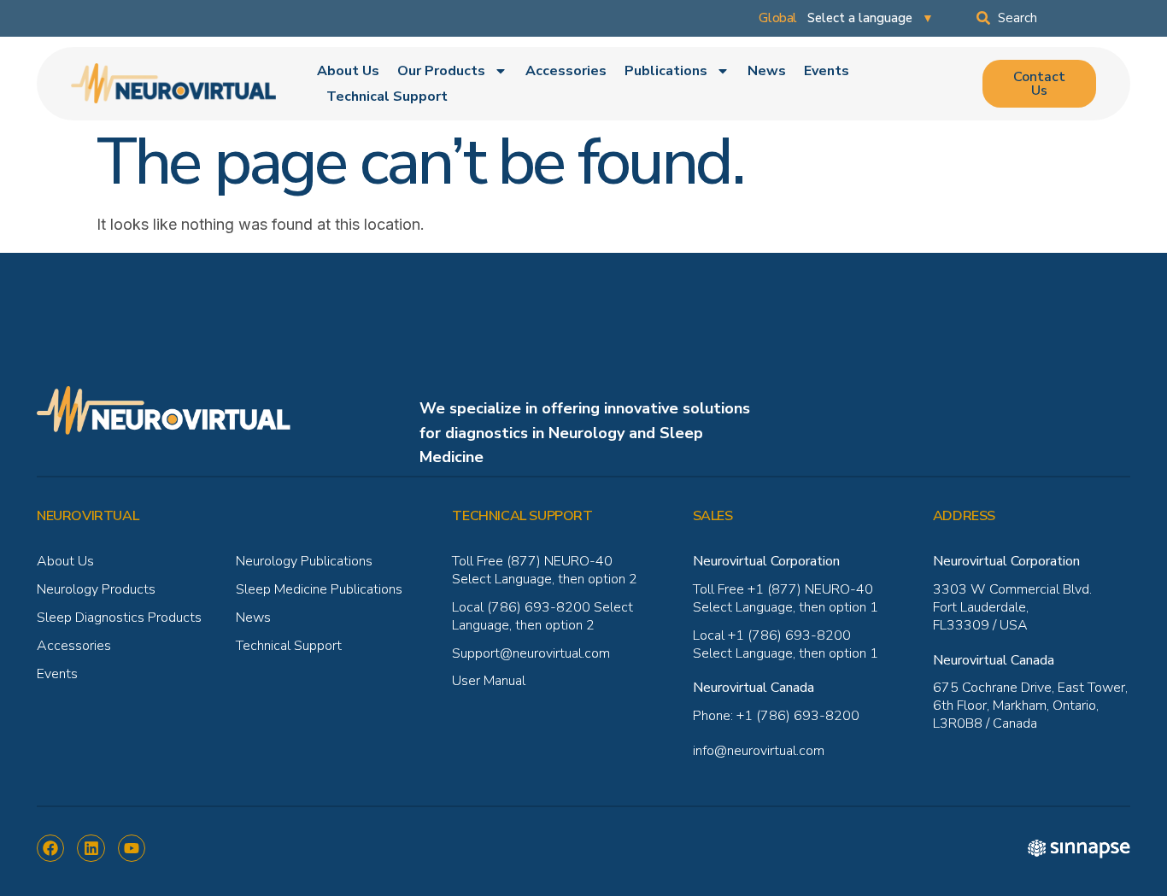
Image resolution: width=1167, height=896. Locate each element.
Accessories (566, 70)
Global (778, 17)
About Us (348, 70)
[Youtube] (131, 848)
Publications (666, 70)
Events (826, 70)
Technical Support (387, 96)
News (767, 70)
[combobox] (1053, 18)
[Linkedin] (90, 848)
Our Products (441, 70)
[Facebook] (50, 848)
